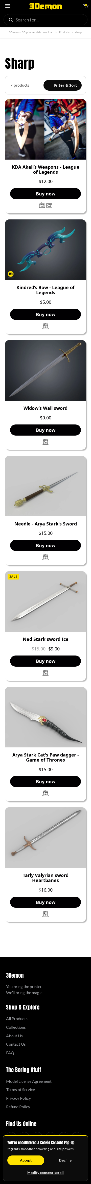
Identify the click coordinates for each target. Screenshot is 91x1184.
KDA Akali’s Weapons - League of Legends (45, 170)
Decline (65, 1160)
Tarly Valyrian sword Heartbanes (46, 878)
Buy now (45, 194)
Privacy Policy (18, 1098)
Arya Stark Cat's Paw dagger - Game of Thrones (45, 757)
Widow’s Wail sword (45, 408)
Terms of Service (20, 1089)
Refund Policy (18, 1106)
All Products (17, 1018)
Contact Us (16, 1044)
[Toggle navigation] (7, 6)
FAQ (10, 1052)
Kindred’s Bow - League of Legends (45, 290)
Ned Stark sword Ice (46, 639)
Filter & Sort (65, 85)
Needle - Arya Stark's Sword (45, 523)
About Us (14, 1035)
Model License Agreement (29, 1081)
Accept (26, 1160)
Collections (16, 1027)
